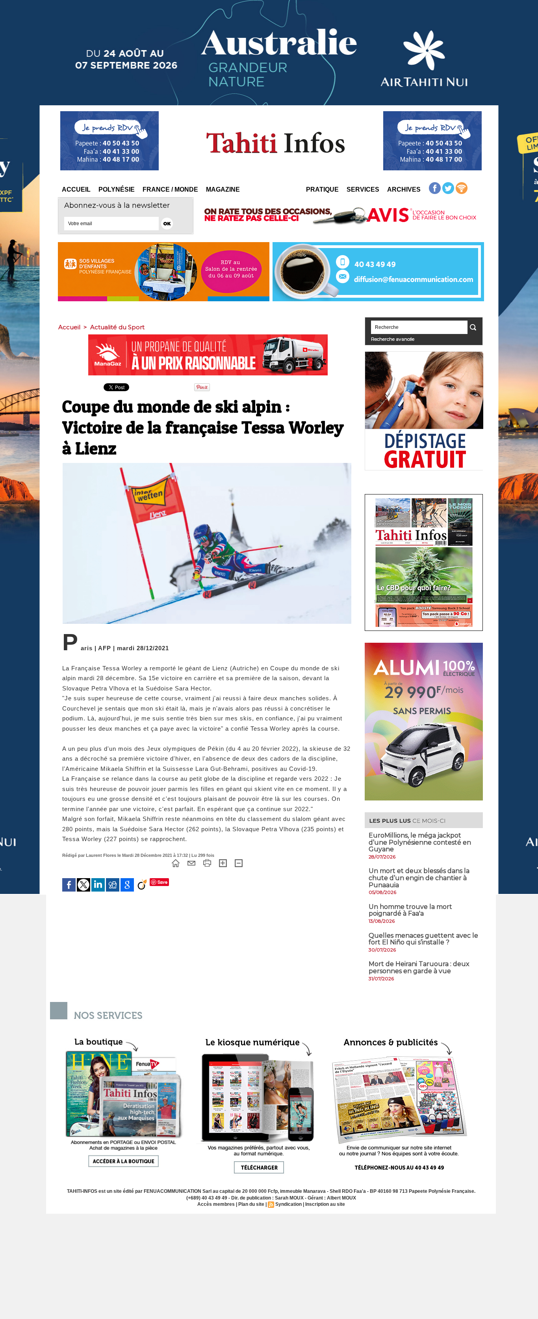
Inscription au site (325, 1204)
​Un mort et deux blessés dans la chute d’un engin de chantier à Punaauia (419, 877)
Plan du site (251, 1204)
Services (363, 189)
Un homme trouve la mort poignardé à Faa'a (410, 910)
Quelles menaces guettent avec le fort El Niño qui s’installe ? (423, 939)
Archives (404, 189)
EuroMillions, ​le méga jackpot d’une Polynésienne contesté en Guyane (420, 842)
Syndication (288, 1204)
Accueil (76, 189)
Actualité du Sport (117, 327)
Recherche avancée (392, 339)
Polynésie (116, 189)
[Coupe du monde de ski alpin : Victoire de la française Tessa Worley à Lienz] (207, 465)
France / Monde (170, 189)
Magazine (223, 189)
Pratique (322, 189)
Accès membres (216, 1204)
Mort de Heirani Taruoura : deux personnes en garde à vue (419, 967)
